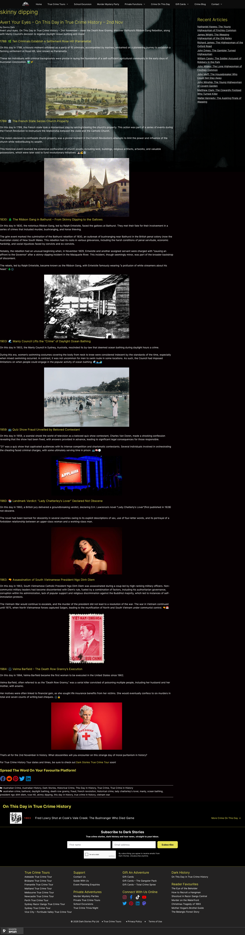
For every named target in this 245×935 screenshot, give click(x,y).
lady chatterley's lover (127, 791)
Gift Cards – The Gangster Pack (139, 880)
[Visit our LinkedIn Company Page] (138, 904)
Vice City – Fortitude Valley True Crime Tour (48, 911)
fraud (73, 791)
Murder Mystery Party (108, 4)
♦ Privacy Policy (134, 921)
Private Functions (133, 4)
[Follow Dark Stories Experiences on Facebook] (131, 898)
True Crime (103, 787)
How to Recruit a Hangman (186, 892)
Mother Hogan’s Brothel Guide (188, 908)
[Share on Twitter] (22, 780)
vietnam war (103, 794)
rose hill (31, 794)
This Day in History (86, 787)
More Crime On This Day (226, 818)
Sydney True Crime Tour (37, 908)
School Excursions (83, 904)
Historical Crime (65, 787)
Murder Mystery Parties (86, 896)
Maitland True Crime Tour (38, 888)
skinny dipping (45, 794)
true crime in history (85, 794)
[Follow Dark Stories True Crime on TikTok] (138, 898)
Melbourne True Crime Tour (39, 892)
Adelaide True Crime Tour (38, 876)
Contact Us (79, 876)
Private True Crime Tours (86, 900)
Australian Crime (12, 787)
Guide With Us (81, 880)
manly (143, 791)
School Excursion (82, 4)
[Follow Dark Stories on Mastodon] (144, 904)
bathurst (26, 791)
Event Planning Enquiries (86, 884)
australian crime (11, 791)
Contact (215, 4)
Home (39, 4)
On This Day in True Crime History (190, 876)
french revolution (87, 791)
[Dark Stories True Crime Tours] (26, 4)
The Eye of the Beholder (185, 888)
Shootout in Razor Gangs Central (189, 896)
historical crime (105, 791)
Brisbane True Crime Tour (38, 880)
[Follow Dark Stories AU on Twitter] (124, 904)
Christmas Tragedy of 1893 (186, 904)
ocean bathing (155, 791)
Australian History (31, 787)
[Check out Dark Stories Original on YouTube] (144, 898)
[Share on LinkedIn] (28, 780)
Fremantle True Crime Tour (39, 884)
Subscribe (168, 844)
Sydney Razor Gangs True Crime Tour (45, 904)
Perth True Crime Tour (36, 900)
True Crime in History (121, 787)
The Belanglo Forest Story (185, 911)
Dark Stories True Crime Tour (92, 762)
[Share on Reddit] (9, 780)
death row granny (59, 791)
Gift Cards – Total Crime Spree (139, 884)
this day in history (63, 794)
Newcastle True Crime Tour (39, 896)
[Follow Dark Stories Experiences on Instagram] (124, 898)
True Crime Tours (56, 4)
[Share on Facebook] (3, 780)
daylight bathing (40, 791)
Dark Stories (49, 787)
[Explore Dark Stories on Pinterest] (131, 904)
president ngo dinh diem (13, 794)
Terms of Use (155, 921)
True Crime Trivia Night (85, 908)
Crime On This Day (160, 4)
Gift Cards (181, 4)
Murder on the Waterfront (185, 900)
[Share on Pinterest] (15, 780)
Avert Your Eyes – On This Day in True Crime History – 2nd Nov (61, 22)
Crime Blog (200, 4)
